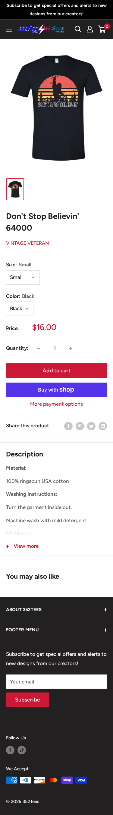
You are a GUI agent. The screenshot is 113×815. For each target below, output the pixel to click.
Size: (18, 265)
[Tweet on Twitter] (91, 426)
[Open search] (78, 29)
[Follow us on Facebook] (10, 750)
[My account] (90, 29)
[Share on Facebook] (68, 426)
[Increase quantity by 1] (70, 348)
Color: (20, 296)
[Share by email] (103, 426)
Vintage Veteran (27, 243)
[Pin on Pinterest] (80, 426)
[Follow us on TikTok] (21, 750)
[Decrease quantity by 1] (38, 348)
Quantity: (17, 348)
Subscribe (27, 699)
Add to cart (56, 370)
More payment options (56, 404)
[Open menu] (9, 29)
